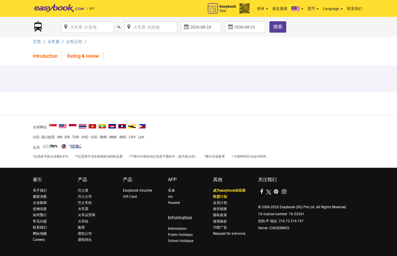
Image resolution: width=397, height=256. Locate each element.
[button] (297, 9)
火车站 (83, 221)
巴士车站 (85, 203)
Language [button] (331, 8)
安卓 (171, 190)
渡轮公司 (85, 234)
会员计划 (220, 203)
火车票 (53, 41)
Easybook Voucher (137, 190)
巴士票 (83, 190)
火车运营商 (86, 215)
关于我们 (40, 190)
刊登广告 (220, 227)
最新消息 (40, 197)
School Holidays (181, 241)
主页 (37, 41)
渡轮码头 (85, 240)
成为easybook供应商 (229, 190)
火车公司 (74, 41)
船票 (81, 227)
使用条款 (220, 221)
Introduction (45, 56)
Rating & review (83, 56)
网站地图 (40, 234)
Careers (39, 240)
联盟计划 (220, 197)
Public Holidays (180, 235)
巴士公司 (85, 197)
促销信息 (40, 209)
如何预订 (40, 215)
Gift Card (130, 197)
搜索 (277, 26)
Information (177, 229)
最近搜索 (279, 8)
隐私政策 (220, 215)
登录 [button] (261, 8)
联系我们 (354, 8)
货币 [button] (311, 8)
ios (170, 197)
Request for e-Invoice (229, 234)
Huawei (174, 203)
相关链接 (220, 209)
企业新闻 (40, 203)
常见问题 (40, 221)
